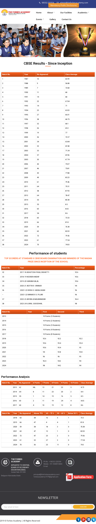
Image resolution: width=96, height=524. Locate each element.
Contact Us (66, 19)
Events (39, 19)
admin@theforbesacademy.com (73, 2)
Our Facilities (66, 12)
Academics (83, 12)
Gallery (53, 19)
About (50, 12)
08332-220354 (47, 2)
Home (38, 12)
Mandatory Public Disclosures (63, 5)
